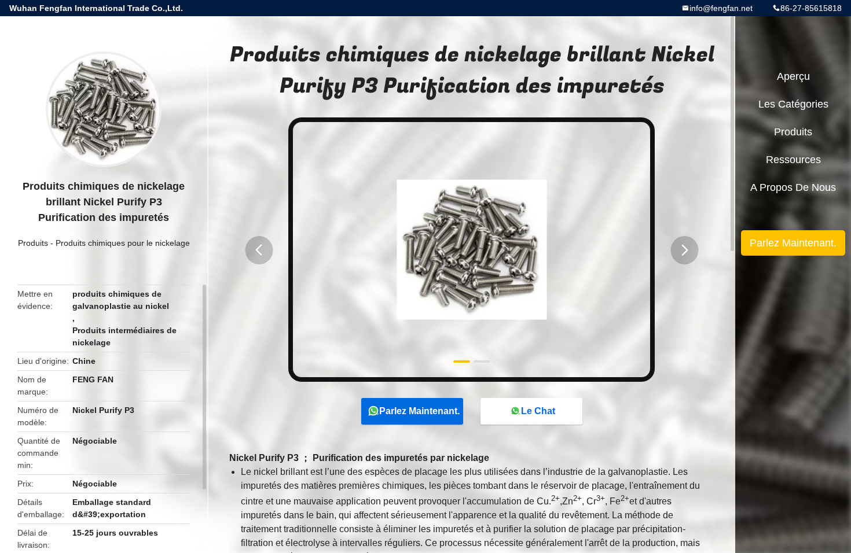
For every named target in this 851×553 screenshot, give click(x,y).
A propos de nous (793, 187)
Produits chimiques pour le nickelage (123, 243)
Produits (33, 243)
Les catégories (793, 104)
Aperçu (793, 76)
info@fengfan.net (721, 8)
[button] (259, 250)
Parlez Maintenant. (419, 411)
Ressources (793, 159)
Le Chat (538, 411)
